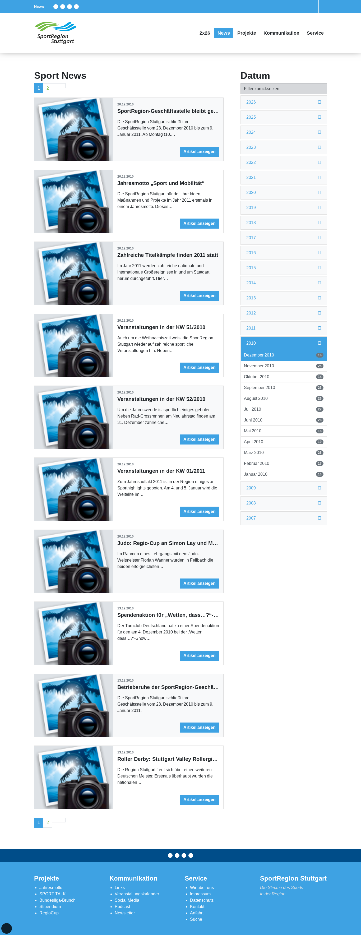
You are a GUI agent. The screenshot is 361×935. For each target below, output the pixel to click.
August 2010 (282, 398)
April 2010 (282, 441)
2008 (251, 503)
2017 (251, 237)
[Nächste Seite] (55, 85)
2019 (251, 207)
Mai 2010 (282, 431)
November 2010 (282, 366)
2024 (251, 132)
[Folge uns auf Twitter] (62, 6)
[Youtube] (76, 6)
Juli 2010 (282, 409)
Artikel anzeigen (199, 151)
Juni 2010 (282, 420)
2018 (251, 222)
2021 (251, 177)
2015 (251, 268)
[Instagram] (69, 6)
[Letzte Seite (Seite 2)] (62, 85)
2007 (251, 518)
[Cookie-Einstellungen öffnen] (6, 928)
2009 (251, 488)
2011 (251, 328)
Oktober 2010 (282, 376)
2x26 (205, 33)
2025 (251, 117)
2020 (251, 192)
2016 (251, 253)
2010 (251, 343)
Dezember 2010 (282, 355)
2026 (251, 102)
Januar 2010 (282, 474)
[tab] (284, 102)
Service (315, 33)
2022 (251, 162)
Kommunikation (281, 33)
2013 (251, 298)
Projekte (246, 33)
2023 (251, 147)
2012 (251, 313)
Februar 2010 (282, 463)
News (39, 6)
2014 (251, 283)
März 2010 (282, 452)
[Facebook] (55, 6)
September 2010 (282, 387)
